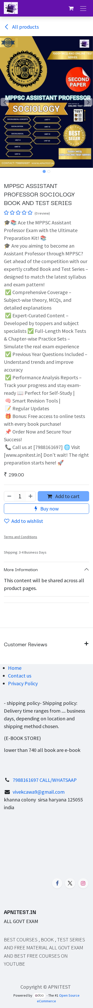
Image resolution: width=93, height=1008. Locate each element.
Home (14, 668)
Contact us (19, 675)
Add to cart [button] (67, 496)
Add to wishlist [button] (27, 521)
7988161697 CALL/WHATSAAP (45, 780)
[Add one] (31, 496)
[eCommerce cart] (71, 8)
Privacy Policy (23, 683)
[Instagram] (83, 883)
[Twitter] (70, 883)
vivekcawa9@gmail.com (39, 792)
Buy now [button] (49, 508)
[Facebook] (57, 883)
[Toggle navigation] (83, 8)
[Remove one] (9, 496)
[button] (4, 102)
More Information (21, 569)
